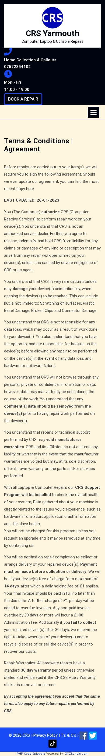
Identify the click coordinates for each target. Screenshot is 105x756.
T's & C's (68, 735)
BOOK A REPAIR (25, 100)
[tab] (93, 112)
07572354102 (30, 66)
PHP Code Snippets (31, 753)
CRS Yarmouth (52, 33)
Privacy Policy (45, 735)
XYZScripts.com (76, 753)
